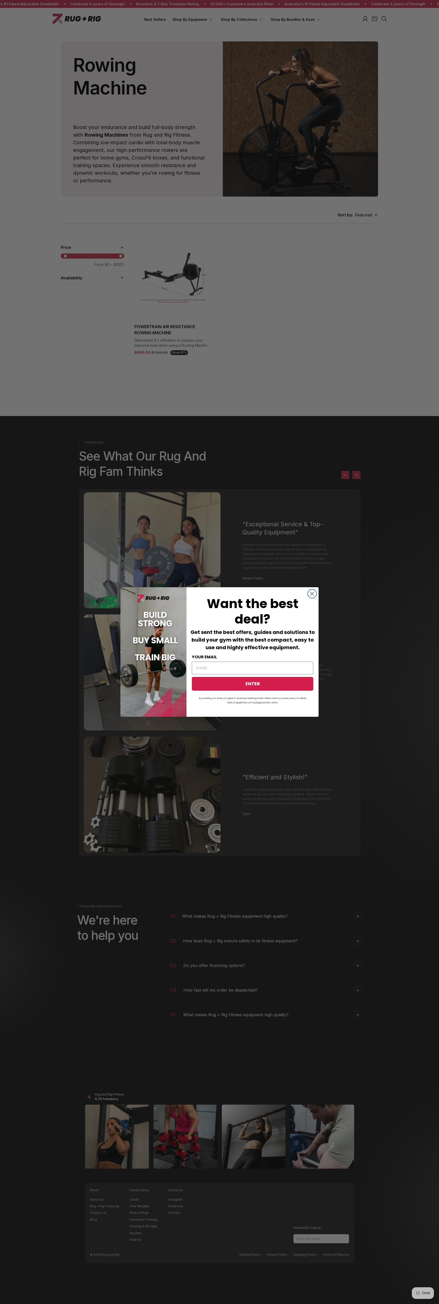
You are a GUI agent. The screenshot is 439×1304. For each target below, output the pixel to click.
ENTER (252, 683)
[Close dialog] (312, 593)
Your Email (204, 657)
